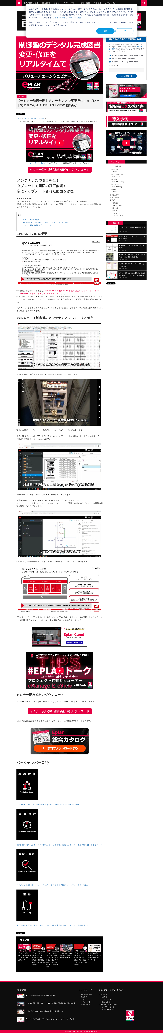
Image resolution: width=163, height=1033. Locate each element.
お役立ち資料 (114, 195)
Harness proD (117, 174)
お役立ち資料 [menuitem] (84, 3)
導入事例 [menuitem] (46, 3)
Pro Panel (116, 177)
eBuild (114, 172)
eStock (115, 192)
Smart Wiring (117, 187)
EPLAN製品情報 (30, 118)
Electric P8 (116, 169)
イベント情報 (114, 197)
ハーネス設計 (117, 206)
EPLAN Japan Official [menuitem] (109, 1004)
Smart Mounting (118, 182)
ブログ (112, 200)
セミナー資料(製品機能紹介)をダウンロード (60, 169)
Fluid (114, 189)
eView (41, 118)
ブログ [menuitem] (56, 3)
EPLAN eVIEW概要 (31, 220)
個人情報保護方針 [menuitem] (108, 1009)
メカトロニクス (117, 216)
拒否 (124, 31)
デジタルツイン (117, 213)
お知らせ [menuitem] (104, 997)
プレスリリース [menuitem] (107, 999)
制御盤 (114, 211)
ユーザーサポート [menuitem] (108, 1007)
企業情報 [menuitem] (97, 3)
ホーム (18, 118)
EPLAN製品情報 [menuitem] (31, 3)
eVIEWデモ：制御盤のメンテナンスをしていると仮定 (46, 222)
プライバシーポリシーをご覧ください (68, 18)
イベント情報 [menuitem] (69, 3)
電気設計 (115, 203)
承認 (105, 31)
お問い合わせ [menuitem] (111, 3)
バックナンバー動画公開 (38, 163)
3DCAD (115, 208)
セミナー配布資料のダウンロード (37, 225)
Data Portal (116, 184)
